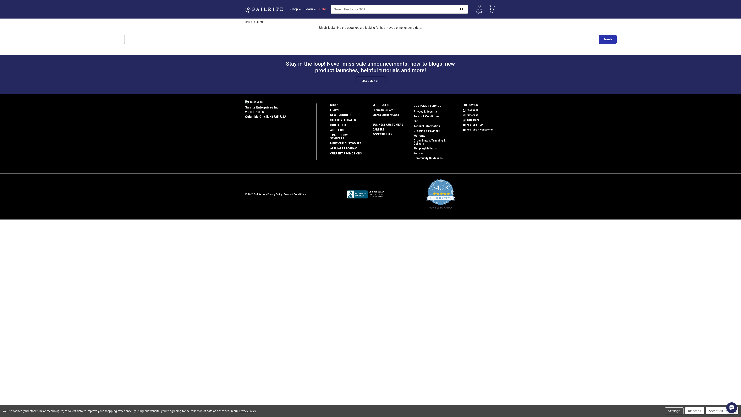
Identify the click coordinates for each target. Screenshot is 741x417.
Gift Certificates (343, 120)
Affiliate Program (343, 148)
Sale (322, 9)
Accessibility (382, 134)
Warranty (419, 135)
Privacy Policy (274, 194)
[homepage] (264, 9)
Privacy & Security (425, 111)
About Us (337, 130)
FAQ (416, 121)
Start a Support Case (385, 114)
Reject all (694, 411)
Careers (378, 129)
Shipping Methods (425, 148)
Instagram (472, 119)
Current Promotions (346, 153)
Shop (294, 9)
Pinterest (472, 115)
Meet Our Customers (345, 143)
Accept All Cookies (722, 411)
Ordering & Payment (427, 130)
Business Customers (387, 124)
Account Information (427, 126)
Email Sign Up (370, 80)
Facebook (472, 109)
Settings (674, 411)
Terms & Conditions (426, 116)
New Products (341, 115)
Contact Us (339, 125)
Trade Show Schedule (339, 137)
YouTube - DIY (475, 124)
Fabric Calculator (383, 110)
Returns (419, 153)
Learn (309, 9)
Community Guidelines (428, 158)
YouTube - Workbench (479, 129)
